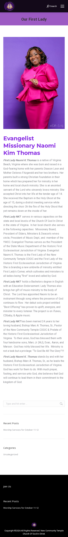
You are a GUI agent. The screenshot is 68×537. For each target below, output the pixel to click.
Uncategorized (10, 454)
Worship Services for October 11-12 (21, 429)
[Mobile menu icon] (62, 6)
